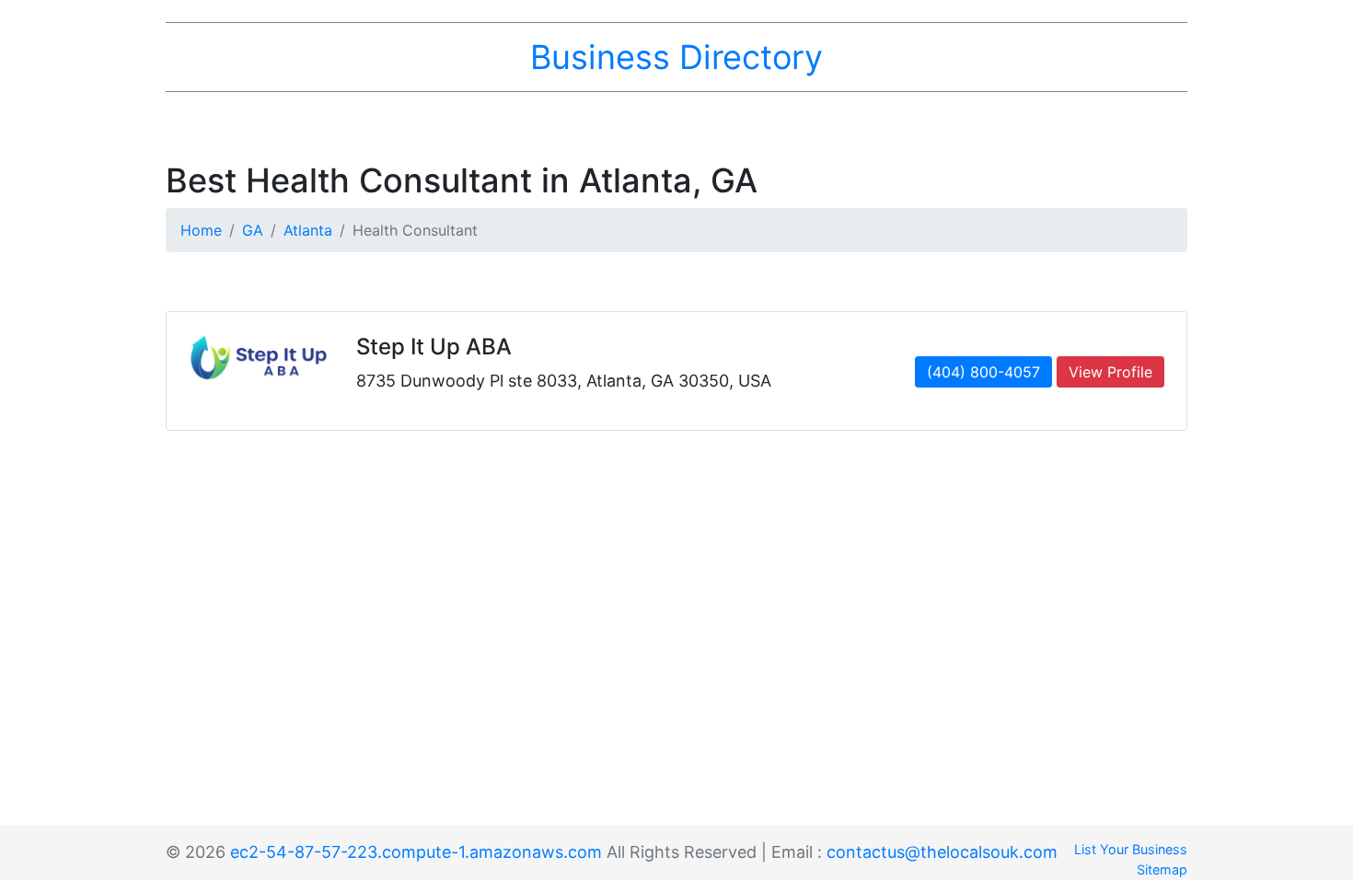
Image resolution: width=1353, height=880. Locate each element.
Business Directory (676, 57)
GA (252, 230)
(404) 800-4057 (983, 372)
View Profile (1110, 372)
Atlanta (307, 230)
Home (201, 230)
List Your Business (1130, 849)
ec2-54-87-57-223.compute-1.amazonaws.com (416, 852)
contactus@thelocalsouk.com (942, 852)
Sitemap (1162, 869)
